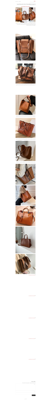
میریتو (34, 1)
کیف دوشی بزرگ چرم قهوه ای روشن (25, 6)
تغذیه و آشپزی (20, 1)
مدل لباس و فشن (17, 1)
